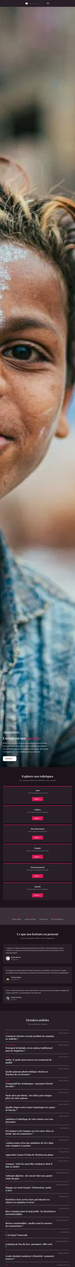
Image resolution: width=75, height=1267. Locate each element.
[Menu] (48, 3)
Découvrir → (9, 758)
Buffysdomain (33, 3)
